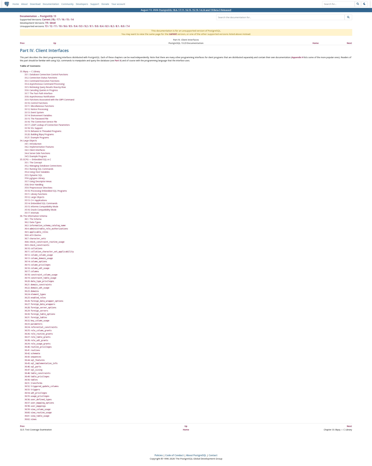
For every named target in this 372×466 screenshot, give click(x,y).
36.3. (45, 225)
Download (35, 3)
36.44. (35, 360)
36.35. (38, 330)
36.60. (38, 412)
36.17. (32, 271)
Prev (22, 43)
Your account (118, 3)
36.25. (35, 297)
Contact (213, 455)
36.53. (32, 389)
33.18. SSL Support (34, 128)
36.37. (37, 337)
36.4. (46, 228)
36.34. (41, 327)
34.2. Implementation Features (39, 146)
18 (53, 19)
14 (72, 19)
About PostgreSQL (196, 455)
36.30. (40, 314)
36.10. (33, 248)
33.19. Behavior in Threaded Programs (43, 131)
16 (63, 19)
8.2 (112, 26)
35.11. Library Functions (36, 194)
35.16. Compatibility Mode (40, 209)
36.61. (37, 415)
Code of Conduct (174, 455)
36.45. (41, 363)
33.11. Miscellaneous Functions (39, 106)
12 (51, 26)
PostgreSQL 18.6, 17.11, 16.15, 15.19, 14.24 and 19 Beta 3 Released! (195, 10)
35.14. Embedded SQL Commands (41, 203)
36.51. (33, 383)
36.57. (39, 402)
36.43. (33, 356)
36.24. (35, 294)
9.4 (75, 26)
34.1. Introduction (33, 143)
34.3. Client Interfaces (35, 150)
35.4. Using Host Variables (37, 172)
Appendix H (297, 57)
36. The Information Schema (33, 216)
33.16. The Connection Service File (41, 121)
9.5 (70, 26)
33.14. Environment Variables (38, 115)
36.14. (36, 261)
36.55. (37, 396)
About (24, 3)
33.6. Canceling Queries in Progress (41, 90)
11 (55, 26)
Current (46, 19)
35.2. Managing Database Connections (43, 165)
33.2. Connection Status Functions (41, 77)
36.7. (35, 238)
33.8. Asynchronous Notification (40, 96)
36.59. (37, 409)
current (173, 34)
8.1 (117, 26)
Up (54, 43)
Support (94, 3)
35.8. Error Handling (34, 184)
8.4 (101, 26)
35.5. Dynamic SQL (33, 175)
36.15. (37, 264)
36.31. (36, 317)
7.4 (127, 26)
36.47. (33, 369)
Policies (159, 455)
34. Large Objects (28, 140)
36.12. (39, 254)
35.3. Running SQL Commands (39, 168)
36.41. (32, 350)
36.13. (39, 258)
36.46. (33, 366)
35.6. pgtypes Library (35, 178)
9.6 (65, 26)
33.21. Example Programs (37, 137)
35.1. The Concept (33, 162)
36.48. (37, 373)
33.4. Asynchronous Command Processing (45, 84)
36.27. (40, 304)
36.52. (42, 386)
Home (15, 3)
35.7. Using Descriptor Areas (38, 181)
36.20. (39, 281)
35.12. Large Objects (34, 197)
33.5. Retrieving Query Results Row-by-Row (45, 87)
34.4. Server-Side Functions (37, 153)
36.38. (36, 340)
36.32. (37, 320)
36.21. (38, 284)
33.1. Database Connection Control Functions (46, 74)
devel (53, 22)
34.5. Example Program (36, 156)
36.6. (33, 235)
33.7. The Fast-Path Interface (38, 93)
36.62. (30, 419)
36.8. (44, 241)
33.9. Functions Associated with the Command (49, 99)
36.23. (32, 291)
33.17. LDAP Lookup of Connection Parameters (47, 124)
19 (46, 22)
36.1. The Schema (33, 219)
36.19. (40, 277)
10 (60, 26)
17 (58, 19)
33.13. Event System (34, 112)
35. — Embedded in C (35, 159)
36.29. (36, 310)
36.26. (44, 301)
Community (67, 3)
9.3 (80, 26)
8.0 (122, 26)
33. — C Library (30, 71)
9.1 (91, 26)
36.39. (37, 343)
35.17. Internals (32, 212)
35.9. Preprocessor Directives (38, 187)
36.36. (39, 333)
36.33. (33, 323)
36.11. (49, 251)
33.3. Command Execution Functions (42, 80)
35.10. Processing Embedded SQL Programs (46, 190)
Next (349, 43)
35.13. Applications (36, 200)
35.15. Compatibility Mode (41, 206)
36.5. (36, 232)
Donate (105, 3)
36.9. (37, 245)
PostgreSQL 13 (48, 16)
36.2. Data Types (33, 222)
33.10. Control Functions (36, 103)
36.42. (32, 353)
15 (67, 19)
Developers (82, 3)
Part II (118, 60)
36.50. (31, 379)
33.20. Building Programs (39, 134)
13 (46, 26)
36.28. (40, 307)
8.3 (107, 26)
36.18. (41, 274)
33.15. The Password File (36, 118)
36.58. (35, 406)
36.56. (38, 399)
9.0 (96, 26)
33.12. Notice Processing (36, 109)
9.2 (86, 26)
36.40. (38, 346)
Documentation (51, 3)
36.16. (37, 268)
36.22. (37, 287)
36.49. (37, 376)
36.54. (36, 392)
